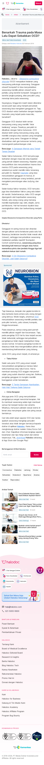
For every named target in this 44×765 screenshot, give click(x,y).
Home (7, 15)
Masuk (38, 3)
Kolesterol (17, 475)
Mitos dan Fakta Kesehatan (11, 40)
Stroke (35, 470)
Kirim (36, 455)
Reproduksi (15, 480)
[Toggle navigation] (3, 3)
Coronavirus (7, 470)
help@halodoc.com (12, 607)
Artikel (16, 15)
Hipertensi (27, 475)
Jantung (27, 470)
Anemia (36, 475)
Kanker (5, 480)
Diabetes (17, 470)
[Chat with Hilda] (40, 570)
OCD (24, 40)
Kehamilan (6, 475)
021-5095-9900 (10, 611)
